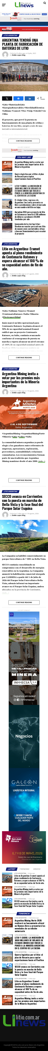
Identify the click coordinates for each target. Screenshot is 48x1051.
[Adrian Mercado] (24, 14)
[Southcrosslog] (24, 19)
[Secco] (24, 24)
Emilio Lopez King (18, 55)
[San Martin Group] (24, 29)
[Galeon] (24, 831)
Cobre (22, 436)
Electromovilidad (11, 317)
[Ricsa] (24, 767)
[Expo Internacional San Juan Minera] (24, 863)
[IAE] (24, 641)
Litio (15, 436)
